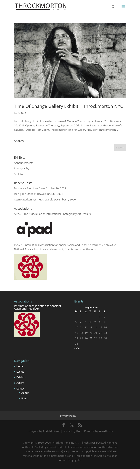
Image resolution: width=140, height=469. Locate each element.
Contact (20, 388)
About (25, 392)
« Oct (77, 348)
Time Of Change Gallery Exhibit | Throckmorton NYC (68, 106)
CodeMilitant (51, 431)
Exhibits (21, 377)
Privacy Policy (68, 415)
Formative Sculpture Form (29, 188)
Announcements (23, 162)
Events (20, 371)
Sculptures (20, 174)
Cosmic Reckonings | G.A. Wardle (33, 199)
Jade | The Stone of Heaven (30, 194)
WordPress (106, 431)
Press (24, 398)
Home (20, 366)
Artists (20, 383)
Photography (21, 168)
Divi (78, 431)
